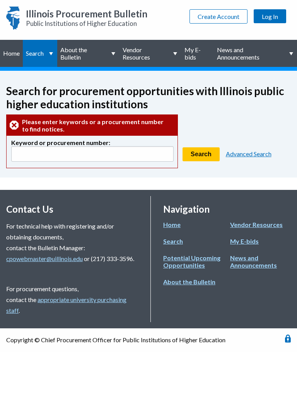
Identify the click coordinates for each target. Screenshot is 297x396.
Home (11, 53)
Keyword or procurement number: (60, 142)
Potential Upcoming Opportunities (191, 261)
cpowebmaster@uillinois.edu (44, 258)
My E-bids (192, 53)
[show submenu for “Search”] (52, 53)
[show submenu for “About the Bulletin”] (114, 53)
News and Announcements (238, 53)
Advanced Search (248, 153)
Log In (270, 16)
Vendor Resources (136, 53)
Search (35, 53)
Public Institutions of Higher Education (86, 17)
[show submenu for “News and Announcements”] (292, 53)
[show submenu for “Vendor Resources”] (176, 53)
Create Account (218, 16)
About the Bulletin (73, 53)
